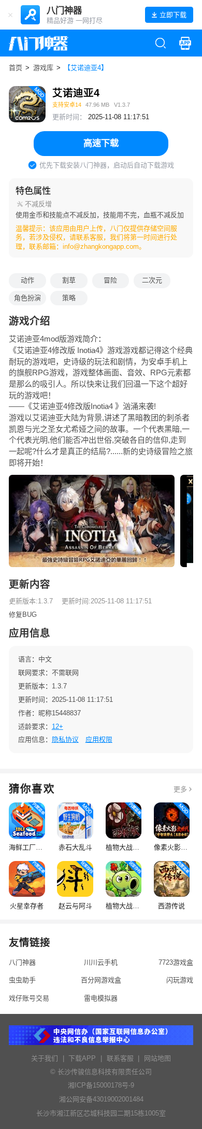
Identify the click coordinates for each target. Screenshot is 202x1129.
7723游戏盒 (175, 962)
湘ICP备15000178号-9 (101, 1085)
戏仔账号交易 (29, 998)
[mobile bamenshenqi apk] (185, 43)
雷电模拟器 (101, 998)
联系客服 (120, 1058)
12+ (57, 726)
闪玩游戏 (179, 980)
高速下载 (101, 143)
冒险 (110, 280)
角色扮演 (27, 298)
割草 (69, 280)
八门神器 (22, 962)
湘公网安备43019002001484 (101, 1099)
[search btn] (160, 43)
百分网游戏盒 (101, 980)
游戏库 (43, 68)
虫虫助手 (22, 980)
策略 (69, 298)
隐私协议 (65, 739)
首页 (15, 68)
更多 (180, 789)
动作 (27, 280)
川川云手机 (101, 962)
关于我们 (44, 1058)
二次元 (152, 280)
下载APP (82, 1058)
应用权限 (98, 739)
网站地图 (157, 1058)
